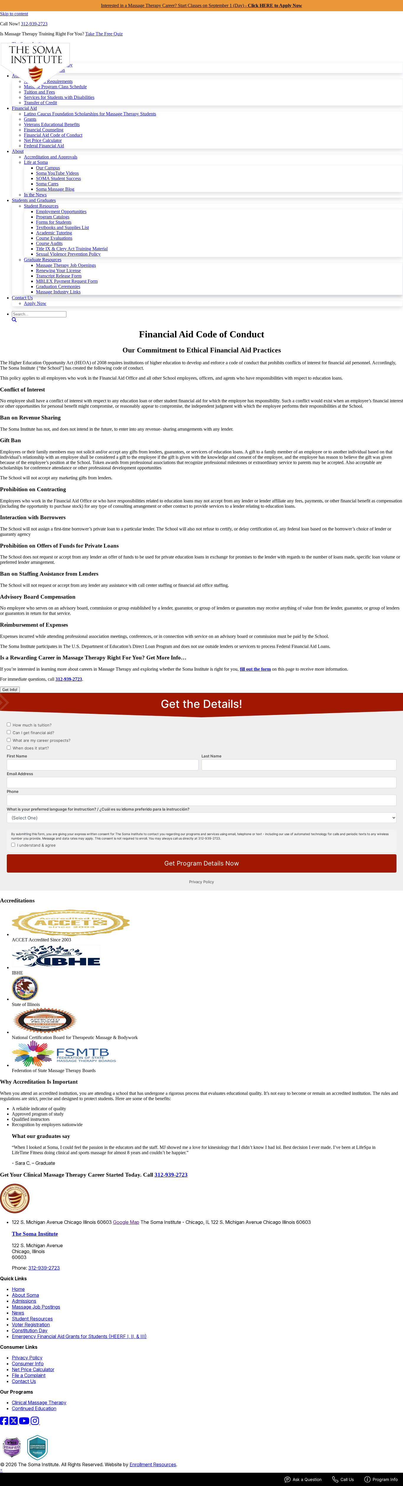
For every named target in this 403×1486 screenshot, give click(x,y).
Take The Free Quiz (104, 33)
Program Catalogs (52, 216)
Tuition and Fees (39, 91)
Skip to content (14, 13)
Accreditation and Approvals (50, 156)
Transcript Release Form (58, 275)
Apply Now (35, 303)
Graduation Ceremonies (58, 286)
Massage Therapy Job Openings (66, 265)
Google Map (126, 1222)
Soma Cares (47, 183)
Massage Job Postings (36, 1307)
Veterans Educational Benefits (52, 124)
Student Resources (41, 205)
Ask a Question (307, 1479)
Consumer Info (28, 1363)
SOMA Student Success (58, 178)
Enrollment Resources (153, 1464)
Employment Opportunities (61, 211)
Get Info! (9, 690)
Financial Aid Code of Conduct (53, 135)
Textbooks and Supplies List (62, 227)
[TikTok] (43, 1422)
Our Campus (48, 167)
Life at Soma (36, 162)
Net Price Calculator (43, 140)
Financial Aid (24, 108)
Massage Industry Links (58, 291)
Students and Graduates (34, 200)
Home (18, 1289)
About (18, 151)
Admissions (24, 1301)
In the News (35, 194)
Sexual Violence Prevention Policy (68, 254)
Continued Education (34, 1408)
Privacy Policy (27, 1358)
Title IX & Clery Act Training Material (72, 248)
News (18, 1313)
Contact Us (22, 297)
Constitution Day (29, 1330)
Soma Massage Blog (55, 189)
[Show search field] (14, 319)
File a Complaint (28, 1375)
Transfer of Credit (40, 102)
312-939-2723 (34, 23)
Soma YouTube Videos (57, 173)
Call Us (347, 1479)
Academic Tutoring (54, 232)
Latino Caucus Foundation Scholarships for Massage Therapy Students (90, 113)
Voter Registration (31, 1324)
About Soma (25, 1295)
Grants (30, 119)
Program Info (385, 1479)
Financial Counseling (43, 129)
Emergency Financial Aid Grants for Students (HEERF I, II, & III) (79, 1336)
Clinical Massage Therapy (39, 1402)
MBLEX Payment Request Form (67, 281)
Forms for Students (53, 222)
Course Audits (49, 243)
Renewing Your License (58, 270)
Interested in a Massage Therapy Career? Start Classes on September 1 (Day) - (201, 5)
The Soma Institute (35, 1234)
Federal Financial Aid (44, 145)
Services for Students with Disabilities (59, 97)
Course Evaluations (54, 238)
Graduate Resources (42, 259)
